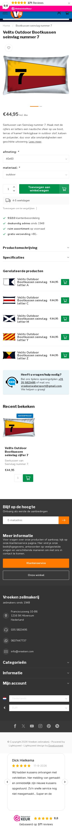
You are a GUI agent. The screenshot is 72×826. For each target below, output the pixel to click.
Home (6, 25)
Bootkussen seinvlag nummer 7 (34, 25)
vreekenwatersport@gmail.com (41, 386)
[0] (67, 12)
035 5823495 (19, 630)
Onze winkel (36, 575)
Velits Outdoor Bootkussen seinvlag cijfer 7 (16, 451)
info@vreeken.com (22, 651)
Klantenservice (36, 563)
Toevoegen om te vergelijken (19, 208)
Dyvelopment (55, 745)
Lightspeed (15, 745)
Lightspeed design (34, 745)
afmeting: (11, 152)
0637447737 (18, 640)
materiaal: (11, 168)
